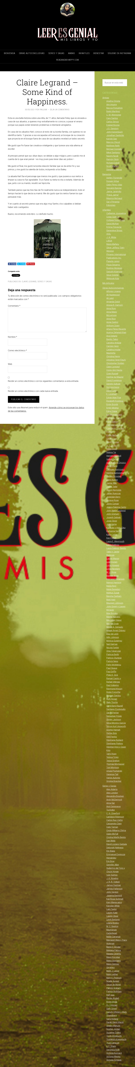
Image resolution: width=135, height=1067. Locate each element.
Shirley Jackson (113, 719)
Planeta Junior (113, 261)
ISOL (108, 234)
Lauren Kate (111, 912)
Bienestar (106, 174)
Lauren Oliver (112, 916)
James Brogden (113, 476)
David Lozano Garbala (116, 844)
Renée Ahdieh (112, 998)
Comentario (14, 306)
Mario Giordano (113, 960)
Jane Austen (112, 479)
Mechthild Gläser (114, 620)
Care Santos (112, 118)
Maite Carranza (113, 936)
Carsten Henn (112, 346)
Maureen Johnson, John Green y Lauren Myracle (115, 606)
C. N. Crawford (113, 813)
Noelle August (112, 981)
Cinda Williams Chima (116, 830)
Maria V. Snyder (113, 947)
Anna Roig (111, 308)
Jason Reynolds (113, 490)
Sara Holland (112, 1019)
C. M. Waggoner (113, 115)
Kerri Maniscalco (114, 902)
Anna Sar (110, 803)
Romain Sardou (113, 695)
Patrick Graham (113, 988)
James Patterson (114, 888)
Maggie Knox (112, 575)
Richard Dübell (112, 163)
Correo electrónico (17, 350)
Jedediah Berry (113, 497)
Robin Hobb (111, 1001)
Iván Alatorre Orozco (116, 462)
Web (10, 364)
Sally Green (111, 1008)
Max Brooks (112, 613)
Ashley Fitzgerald (114, 178)
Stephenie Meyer (114, 169)
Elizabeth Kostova (114, 401)
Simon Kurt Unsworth (116, 726)
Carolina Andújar (113, 342)
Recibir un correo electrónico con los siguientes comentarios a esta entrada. (43, 381)
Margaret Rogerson (115, 579)
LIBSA (109, 241)
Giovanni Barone (114, 188)
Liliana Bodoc (112, 923)
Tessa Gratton (112, 760)
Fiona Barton (112, 421)
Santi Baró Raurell (114, 706)
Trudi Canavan (112, 1043)
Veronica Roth (113, 1049)
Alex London (112, 793)
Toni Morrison (112, 767)
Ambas (105, 97)
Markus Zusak (112, 593)
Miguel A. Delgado (114, 627)
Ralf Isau (110, 995)
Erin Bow (110, 861)
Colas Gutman (112, 217)
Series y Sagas (44, 281)
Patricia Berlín (112, 654)
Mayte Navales (113, 617)
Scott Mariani (112, 166)
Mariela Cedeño (113, 954)
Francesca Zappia (114, 425)
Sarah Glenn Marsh (115, 1022)
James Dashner (113, 885)
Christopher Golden (115, 363)
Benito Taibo (112, 339)
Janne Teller (111, 486)
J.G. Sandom (112, 128)
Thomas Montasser (115, 764)
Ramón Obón (112, 159)
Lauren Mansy (112, 558)
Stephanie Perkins (114, 743)
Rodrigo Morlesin (114, 268)
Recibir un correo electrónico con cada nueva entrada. (33, 391)
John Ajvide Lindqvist (116, 510)
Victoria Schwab (114, 1060)
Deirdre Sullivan (113, 384)
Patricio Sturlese (114, 658)
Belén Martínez (113, 111)
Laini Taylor (111, 909)
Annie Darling (112, 322)
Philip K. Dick (112, 675)
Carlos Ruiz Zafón (114, 820)
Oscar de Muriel (113, 984)
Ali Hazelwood (113, 295)
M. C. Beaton (112, 926)
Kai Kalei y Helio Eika (115, 527)
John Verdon (112, 892)
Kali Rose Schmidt (114, 899)
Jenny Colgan (112, 503)
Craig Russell (112, 373)
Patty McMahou (113, 664)
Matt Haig (110, 599)
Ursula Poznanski (114, 771)
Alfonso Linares (113, 291)
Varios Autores (113, 778)
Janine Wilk (111, 483)
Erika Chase (111, 411)
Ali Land (110, 298)
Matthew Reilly (113, 145)
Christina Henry (113, 356)
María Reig (111, 586)
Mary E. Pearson (114, 977)
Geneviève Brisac (114, 230)
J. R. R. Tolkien (113, 882)
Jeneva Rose (112, 500)
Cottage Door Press (115, 220)
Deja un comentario (59, 110)
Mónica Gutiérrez (114, 640)
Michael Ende (112, 623)
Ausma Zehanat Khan (116, 332)
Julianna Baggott (114, 895)
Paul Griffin (111, 671)
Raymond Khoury (114, 688)
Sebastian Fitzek (114, 716)
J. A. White (111, 237)
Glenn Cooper (112, 442)
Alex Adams (111, 789)
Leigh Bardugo (113, 919)
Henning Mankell (113, 456)
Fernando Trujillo (113, 418)
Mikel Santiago (113, 152)
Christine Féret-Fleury (116, 360)
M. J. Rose (111, 572)
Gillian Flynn (111, 438)
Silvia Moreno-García (116, 723)
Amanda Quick (113, 301)
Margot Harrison (113, 582)
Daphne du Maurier (115, 377)
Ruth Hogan (111, 699)
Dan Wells (110, 840)
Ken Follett (111, 538)
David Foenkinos (114, 380)
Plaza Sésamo (113, 264)
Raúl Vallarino (112, 685)
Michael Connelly (114, 149)
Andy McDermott (114, 799)
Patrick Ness (112, 661)
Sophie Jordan (113, 1029)
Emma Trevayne (113, 227)
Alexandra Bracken (115, 796)
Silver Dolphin (112, 275)
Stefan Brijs (111, 733)
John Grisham (112, 514)
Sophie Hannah (113, 730)
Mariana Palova (113, 950)
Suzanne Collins (113, 1032)
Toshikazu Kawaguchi (116, 1039)
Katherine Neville (114, 531)
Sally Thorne (112, 702)
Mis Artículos (108, 283)
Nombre (12, 337)
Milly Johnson (112, 637)
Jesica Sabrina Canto (116, 507)
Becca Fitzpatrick (114, 108)
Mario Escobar (113, 957)
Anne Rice (111, 319)
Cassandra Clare (114, 823)
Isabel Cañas (112, 459)
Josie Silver (111, 521)
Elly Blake (110, 851)
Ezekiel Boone (113, 125)
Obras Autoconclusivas (113, 288)
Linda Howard (112, 565)
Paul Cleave (111, 668)
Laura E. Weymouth (115, 541)
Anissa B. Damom (114, 305)
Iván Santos (111, 875)
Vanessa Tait (112, 774)
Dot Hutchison (112, 387)
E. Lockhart (111, 394)
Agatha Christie (113, 101)
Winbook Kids (112, 278)
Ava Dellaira (111, 336)
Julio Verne (111, 524)
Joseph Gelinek (113, 517)
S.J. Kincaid (111, 1005)
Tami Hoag (111, 754)
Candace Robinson (115, 816)
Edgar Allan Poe (113, 397)
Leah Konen (111, 562)
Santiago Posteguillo (116, 709)
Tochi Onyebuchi (114, 1036)
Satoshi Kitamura (114, 271)
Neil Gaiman (111, 644)
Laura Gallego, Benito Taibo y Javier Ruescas (116, 551)
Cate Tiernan (112, 827)
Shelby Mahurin (113, 1025)
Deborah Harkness (114, 847)
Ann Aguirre (111, 104)
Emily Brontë (112, 404)
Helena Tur (111, 452)
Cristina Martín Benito (116, 837)
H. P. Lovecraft (113, 445)
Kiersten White (113, 906)
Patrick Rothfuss (114, 991)
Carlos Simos (112, 121)
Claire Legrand (29, 281)
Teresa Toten (112, 757)
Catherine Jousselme (116, 213)
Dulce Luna (111, 390)
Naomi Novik (112, 156)
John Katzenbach (114, 132)
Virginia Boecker (113, 781)
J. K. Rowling (112, 878)
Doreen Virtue (112, 181)
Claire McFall (112, 834)
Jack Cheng (111, 466)
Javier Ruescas (113, 493)
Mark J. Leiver (112, 971)
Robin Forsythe (113, 692)
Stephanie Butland (114, 740)
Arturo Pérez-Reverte (116, 329)
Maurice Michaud (114, 198)
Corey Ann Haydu (114, 370)
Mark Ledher (112, 974)
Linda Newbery (113, 569)
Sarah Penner (112, 712)
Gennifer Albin (112, 864)
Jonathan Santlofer (115, 135)
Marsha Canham (113, 596)
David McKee (112, 223)
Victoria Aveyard (114, 1053)
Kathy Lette (111, 534)
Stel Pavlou (111, 736)
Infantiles (106, 210)
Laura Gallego (112, 545)
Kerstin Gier (111, 139)
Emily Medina (112, 408)
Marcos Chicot (113, 142)
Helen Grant (111, 449)
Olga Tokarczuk (113, 651)
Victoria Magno (113, 1056)
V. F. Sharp (111, 1046)
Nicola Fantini (112, 647)
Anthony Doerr (113, 325)
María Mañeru (112, 244)
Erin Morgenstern (114, 414)
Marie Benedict (113, 589)
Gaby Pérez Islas (114, 184)
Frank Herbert (112, 435)
